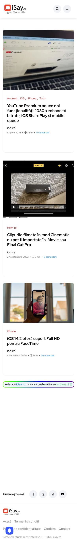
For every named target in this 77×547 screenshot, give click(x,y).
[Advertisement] (38, 432)
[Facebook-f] (33, 494)
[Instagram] (53, 494)
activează (63, 384)
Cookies (49, 529)
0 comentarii (42, 132)
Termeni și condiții (26, 521)
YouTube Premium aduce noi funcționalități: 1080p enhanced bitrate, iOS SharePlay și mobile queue (36, 113)
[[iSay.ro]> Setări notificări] (9, 530)
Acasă (7, 521)
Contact (64, 529)
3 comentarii (50, 256)
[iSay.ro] (15, 9)
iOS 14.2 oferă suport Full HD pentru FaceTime (33, 341)
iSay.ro (20, 384)
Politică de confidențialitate (22, 529)
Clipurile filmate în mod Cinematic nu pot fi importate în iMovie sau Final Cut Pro (38, 239)
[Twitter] (43, 494)
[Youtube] (63, 494)
